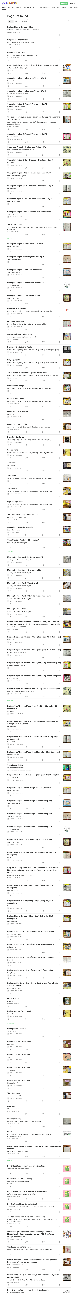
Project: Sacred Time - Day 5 (19, 1011)
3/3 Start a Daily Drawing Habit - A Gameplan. (23, 30)
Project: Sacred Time (16, 52)
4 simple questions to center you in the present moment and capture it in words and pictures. (32, 1220)
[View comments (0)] (26, 35)
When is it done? (13, 298)
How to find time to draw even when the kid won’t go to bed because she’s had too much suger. (32, 1261)
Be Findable (11, 188)
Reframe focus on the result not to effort (21, 1194)
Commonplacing (14, 1119)
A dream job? (12, 1001)
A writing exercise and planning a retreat (21, 337)
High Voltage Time (15, 502)
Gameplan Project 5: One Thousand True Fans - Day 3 (30, 186)
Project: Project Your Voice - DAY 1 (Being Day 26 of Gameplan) (34, 689)
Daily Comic (11, 947)
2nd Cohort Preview (14, 530)
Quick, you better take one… (19, 1247)
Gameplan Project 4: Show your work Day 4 (25, 257)
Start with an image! (14, 934)
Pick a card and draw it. (15, 1265)
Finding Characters (15, 321)
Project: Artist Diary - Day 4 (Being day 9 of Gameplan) (30, 944)
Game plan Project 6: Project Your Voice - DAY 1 (27, 147)
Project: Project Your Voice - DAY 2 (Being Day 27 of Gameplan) (34, 676)
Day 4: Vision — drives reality (19, 1179)
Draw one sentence (14, 988)
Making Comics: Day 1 (16, 609)
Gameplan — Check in (16, 1029)
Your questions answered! (16, 1237)
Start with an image (15, 386)
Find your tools (12, 137)
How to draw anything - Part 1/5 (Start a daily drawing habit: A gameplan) (33, 375)
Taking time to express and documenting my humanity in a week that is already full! (32, 228)
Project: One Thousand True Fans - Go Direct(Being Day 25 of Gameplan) (33, 707)
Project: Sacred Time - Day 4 (19, 1041)
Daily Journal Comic (15, 399)
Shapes (9, 906)
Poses (9, 857)
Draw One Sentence (15, 437)
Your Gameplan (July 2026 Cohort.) (22, 514)
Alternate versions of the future (18, 1169)
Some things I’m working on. (17, 543)
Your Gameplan (13, 1093)
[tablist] (17, 21)
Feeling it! (10, 81)
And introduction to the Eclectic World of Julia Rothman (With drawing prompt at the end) (31, 123)
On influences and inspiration (17, 94)
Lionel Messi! (13, 998)
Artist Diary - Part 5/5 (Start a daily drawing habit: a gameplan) (29, 388)
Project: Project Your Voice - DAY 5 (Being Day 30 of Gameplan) (34, 637)
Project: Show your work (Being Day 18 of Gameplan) (29, 814)
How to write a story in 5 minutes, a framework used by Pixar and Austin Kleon (33, 1276)
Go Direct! (10, 163)
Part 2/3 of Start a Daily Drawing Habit (20, 42)
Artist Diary (11, 414)
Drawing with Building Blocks (19, 347)
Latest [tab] (11, 21)
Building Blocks (12, 890)
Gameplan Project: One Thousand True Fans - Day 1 (29, 212)
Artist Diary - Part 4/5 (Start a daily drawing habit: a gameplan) (29, 401)
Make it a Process (13, 246)
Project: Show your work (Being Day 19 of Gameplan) (29, 801)
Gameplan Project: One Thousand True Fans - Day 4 (29, 173)
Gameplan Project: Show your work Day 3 (24, 270)
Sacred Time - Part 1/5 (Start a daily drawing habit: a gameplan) (29, 491)
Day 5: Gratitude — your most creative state (26, 1166)
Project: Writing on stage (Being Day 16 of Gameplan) (30, 839)
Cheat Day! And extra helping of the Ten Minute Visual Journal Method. (34, 1147)
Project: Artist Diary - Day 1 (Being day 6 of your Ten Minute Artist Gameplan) (32, 984)
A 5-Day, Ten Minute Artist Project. (19, 560)
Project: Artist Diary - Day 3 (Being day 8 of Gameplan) (30, 957)
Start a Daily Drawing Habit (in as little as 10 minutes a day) (32, 65)
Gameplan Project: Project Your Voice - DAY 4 (26, 91)
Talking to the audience (15, 816)
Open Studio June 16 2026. (16, 627)
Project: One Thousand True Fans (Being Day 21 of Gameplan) (33, 775)
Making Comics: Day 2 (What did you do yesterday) (29, 596)
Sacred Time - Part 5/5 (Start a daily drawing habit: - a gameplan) (30, 453)
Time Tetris (12, 489)
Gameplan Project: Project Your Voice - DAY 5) (26, 78)
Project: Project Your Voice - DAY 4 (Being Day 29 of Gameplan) (34, 650)
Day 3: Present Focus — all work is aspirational (27, 1191)
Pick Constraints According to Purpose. (20, 150)
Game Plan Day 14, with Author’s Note (20, 875)
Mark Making (12, 921)
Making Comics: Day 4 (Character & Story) (25, 570)
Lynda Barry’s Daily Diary (17, 424)
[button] (3, 7)
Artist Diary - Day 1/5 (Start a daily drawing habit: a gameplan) (29, 440)
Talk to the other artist (15, 272)
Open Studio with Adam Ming (19, 334)
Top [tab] (16, 21)
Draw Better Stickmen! (17, 308)
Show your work (13, 285)
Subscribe (64, 3)
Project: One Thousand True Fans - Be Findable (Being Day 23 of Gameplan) (33, 738)
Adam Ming (16, 32)
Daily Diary (11, 973)
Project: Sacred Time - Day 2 (19, 1067)
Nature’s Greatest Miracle (16, 107)
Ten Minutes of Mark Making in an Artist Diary (27, 373)
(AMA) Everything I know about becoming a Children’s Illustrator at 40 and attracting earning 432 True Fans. (30, 1233)
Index (9, 1132)
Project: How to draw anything (20, 27)
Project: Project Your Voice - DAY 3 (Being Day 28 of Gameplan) (34, 663)
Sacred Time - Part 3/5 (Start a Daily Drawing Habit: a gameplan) (29, 478)
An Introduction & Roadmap (17, 517)
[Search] (69, 21)
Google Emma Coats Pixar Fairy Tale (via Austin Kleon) (26, 1280)
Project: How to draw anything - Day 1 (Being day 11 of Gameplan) (30, 917)
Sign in (72, 3)
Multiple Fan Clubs (13, 201)
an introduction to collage (16, 768)
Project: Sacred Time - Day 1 (19, 1080)
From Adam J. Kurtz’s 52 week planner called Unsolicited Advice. (29, 1250)
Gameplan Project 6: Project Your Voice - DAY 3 (27, 104)
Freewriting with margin (17, 411)
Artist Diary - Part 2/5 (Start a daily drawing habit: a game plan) (29, 427)
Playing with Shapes (16, 360)
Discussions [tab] (23, 21)
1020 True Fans (12, 214)
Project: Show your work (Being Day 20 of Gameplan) (29, 788)
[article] (39, 31)
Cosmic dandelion (15, 765)
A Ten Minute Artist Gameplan (17, 68)
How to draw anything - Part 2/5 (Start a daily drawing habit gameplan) (32, 362)
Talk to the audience (14, 259)
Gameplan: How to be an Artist (20, 527)
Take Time (11, 476)
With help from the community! (18, 1151)
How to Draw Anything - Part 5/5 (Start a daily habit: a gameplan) (30, 311)
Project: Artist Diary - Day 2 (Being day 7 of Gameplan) (30, 970)
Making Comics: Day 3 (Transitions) (22, 583)
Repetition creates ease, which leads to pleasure (28, 1290)
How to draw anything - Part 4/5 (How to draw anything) (27, 324)
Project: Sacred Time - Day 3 (19, 1054)
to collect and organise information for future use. (24, 1121)
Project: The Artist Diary (17, 40)
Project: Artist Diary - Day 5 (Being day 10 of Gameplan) (31, 931)
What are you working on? (16, 175)
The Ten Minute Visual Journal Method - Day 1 (27, 1217)
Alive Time (11, 463)
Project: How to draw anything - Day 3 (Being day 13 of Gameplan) (30, 886)
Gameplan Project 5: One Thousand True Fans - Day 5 (30, 160)
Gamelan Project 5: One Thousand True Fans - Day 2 (29, 199)
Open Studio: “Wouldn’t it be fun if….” (23, 540)
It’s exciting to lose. (14, 1109)
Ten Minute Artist (14, 225)
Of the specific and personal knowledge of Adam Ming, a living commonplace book (29, 1135)
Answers (11, 1106)
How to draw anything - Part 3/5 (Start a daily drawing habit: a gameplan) (33, 350)
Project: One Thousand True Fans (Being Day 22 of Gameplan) (33, 752)
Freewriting (11, 960)
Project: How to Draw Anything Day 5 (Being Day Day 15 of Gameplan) (31, 853)
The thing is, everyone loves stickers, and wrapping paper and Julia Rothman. (33, 118)
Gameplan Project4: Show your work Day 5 (25, 244)
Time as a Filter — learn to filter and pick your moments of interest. (30, 1207)
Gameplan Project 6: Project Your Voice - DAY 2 (27, 134)
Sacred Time (12, 450)
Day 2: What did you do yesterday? (22, 1204)
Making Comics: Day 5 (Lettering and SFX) (25, 557)
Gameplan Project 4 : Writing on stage (23, 295)
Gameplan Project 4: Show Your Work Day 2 (25, 283)
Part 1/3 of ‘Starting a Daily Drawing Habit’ (22, 55)
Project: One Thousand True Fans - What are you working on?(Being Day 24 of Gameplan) (33, 722)
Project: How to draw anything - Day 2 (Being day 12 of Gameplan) (30, 902)
